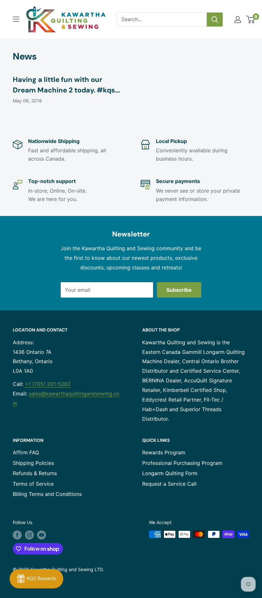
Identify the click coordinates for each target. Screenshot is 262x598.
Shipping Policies (33, 463)
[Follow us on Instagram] (29, 534)
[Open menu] (16, 19)
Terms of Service (33, 484)
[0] (251, 19)
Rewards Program (163, 452)
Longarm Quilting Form (169, 473)
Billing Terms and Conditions (47, 494)
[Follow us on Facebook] (17, 534)
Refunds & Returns (35, 473)
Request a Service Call (169, 484)
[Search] (215, 19)
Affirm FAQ (26, 452)
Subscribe (179, 290)
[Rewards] (36, 578)
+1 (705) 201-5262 (48, 384)
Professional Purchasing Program (182, 463)
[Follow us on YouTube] (41, 534)
